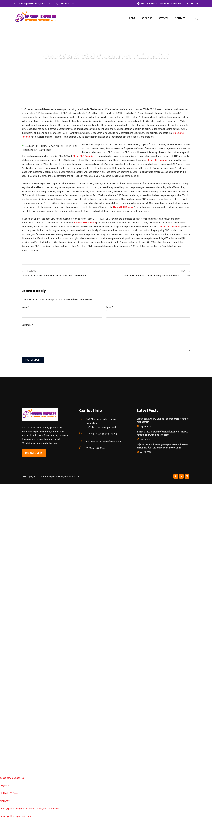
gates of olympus (9, 578)
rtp (1, 493)
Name (25, 307)
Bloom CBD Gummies (83, 156)
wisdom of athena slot (11, 601)
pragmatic (5, 785)
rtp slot (3, 501)
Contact (180, 18)
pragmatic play (7, 532)
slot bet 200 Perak (9, 793)
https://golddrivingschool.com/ (15, 816)
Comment (27, 325)
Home (132, 18)
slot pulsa (5, 716)
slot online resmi (8, 563)
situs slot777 (6, 547)
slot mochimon (7, 655)
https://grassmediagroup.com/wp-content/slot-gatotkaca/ (29, 808)
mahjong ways (7, 616)
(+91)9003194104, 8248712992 (102, 434)
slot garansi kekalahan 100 (13, 586)
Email (109, 307)
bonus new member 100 (12, 778)
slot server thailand (9, 678)
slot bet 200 (6, 801)
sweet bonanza (7, 517)
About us (147, 18)
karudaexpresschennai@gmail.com (34, 3)
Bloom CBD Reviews (123, 207)
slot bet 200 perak (9, 685)
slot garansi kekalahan (11, 524)
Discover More (34, 453)
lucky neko (5, 540)
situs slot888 (6, 670)
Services (163, 18)
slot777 (4, 486)
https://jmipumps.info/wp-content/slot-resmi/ (23, 693)
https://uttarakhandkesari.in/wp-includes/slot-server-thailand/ (31, 770)
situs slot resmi (8, 701)
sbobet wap (6, 762)
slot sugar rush (7, 593)
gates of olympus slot (11, 662)
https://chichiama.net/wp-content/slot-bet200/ (23, 624)
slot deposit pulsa (9, 747)
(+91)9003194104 (68, 3)
